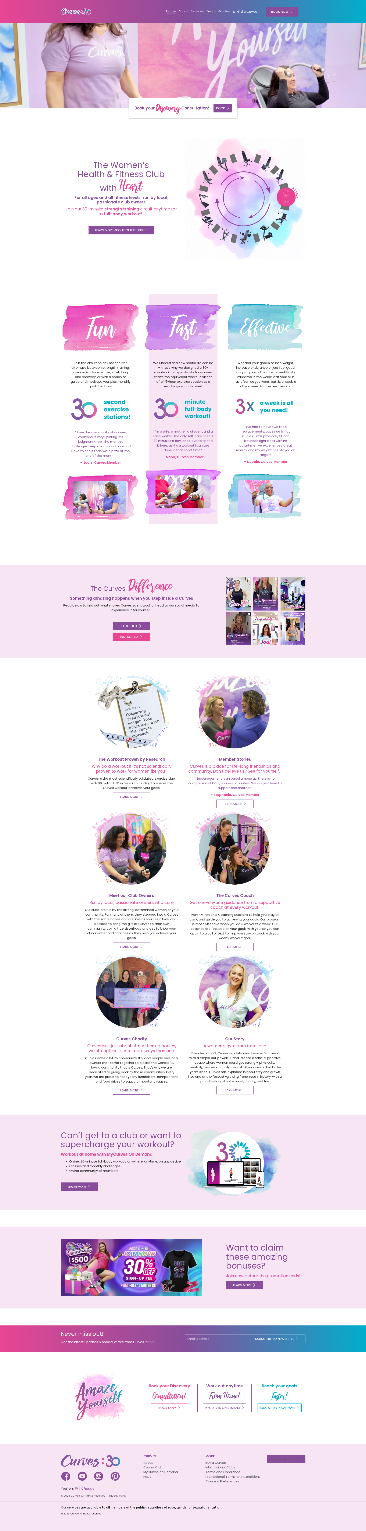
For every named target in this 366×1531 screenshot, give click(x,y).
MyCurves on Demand (160, 1472)
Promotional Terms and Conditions (233, 1476)
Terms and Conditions (222, 1472)
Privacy (150, 1342)
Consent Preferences (222, 1481)
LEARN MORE (242, 1285)
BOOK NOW (280, 11)
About (148, 1462)
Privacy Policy (117, 1495)
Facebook (129, 626)
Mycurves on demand (222, 1407)
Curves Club (152, 1467)
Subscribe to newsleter (274, 1338)
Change (87, 1488)
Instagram (129, 637)
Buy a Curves (215, 1462)
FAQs (147, 1476)
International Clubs (220, 1467)
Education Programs (277, 1407)
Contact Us (284, 1459)
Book (220, 108)
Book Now (167, 1407)
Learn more (77, 1186)
